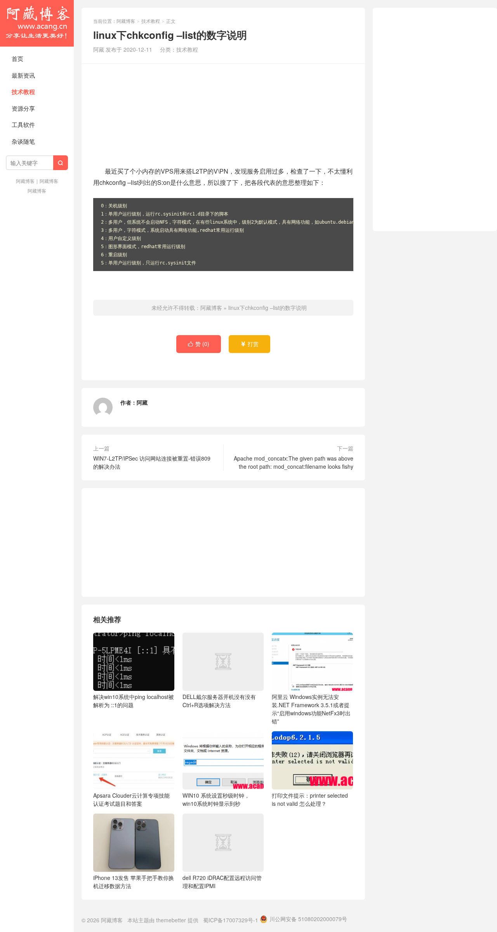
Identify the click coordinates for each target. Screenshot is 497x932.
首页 (17, 58)
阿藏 (142, 402)
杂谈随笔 (23, 141)
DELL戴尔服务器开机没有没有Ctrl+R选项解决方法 (219, 701)
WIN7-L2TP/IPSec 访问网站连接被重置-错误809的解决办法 (151, 462)
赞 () (198, 344)
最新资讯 (23, 75)
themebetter (171, 920)
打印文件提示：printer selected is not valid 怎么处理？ (310, 799)
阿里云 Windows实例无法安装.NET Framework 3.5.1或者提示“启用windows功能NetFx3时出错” (311, 709)
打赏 (249, 344)
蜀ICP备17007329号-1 (230, 919)
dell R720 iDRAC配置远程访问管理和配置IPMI (222, 882)
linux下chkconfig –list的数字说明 (267, 307)
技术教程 (23, 91)
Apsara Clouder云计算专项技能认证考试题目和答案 (131, 799)
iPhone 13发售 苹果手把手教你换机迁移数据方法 (133, 882)
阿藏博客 (37, 23)
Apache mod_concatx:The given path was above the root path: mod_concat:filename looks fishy (293, 462)
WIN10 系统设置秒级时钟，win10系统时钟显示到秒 (216, 799)
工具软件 (23, 124)
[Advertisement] (223, 113)
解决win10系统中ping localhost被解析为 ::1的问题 (133, 701)
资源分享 (23, 108)
